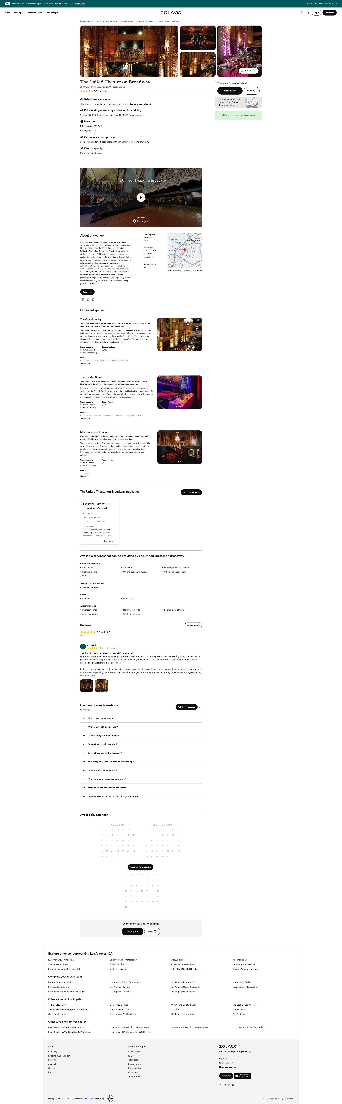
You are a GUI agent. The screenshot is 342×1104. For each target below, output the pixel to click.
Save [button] (150, 931)
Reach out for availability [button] (140, 867)
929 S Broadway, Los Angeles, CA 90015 (185, 270)
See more (108, 541)
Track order (133, 1060)
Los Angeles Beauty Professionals (125, 982)
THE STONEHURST (57, 1005)
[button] (248, 71)
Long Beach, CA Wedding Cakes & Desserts (130, 1032)
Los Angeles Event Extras (183, 991)
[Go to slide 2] (177, 349)
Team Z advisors (136, 1076)
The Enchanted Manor (120, 1009)
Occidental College (119, 1005)
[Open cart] (308, 13)
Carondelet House (57, 1014)
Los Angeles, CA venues (144, 21)
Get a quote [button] (87, 292)
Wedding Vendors (86, 21)
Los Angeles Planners (120, 987)
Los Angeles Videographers (245, 987)
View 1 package (86, 131)
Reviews (52, 1060)
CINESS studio (178, 960)
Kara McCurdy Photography (61, 960)
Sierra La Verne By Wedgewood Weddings (68, 1009)
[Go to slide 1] (175, 349)
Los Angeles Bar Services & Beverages (66, 991)
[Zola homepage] (171, 12)
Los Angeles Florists (241, 982)
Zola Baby (309, 4)
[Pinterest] (225, 1086)
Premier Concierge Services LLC (64, 969)
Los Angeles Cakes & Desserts (185, 987)
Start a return (134, 1064)
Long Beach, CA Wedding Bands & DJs (66, 1027)
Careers (52, 1068)
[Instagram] (87, 299)
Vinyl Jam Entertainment (183, 964)
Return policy (134, 1068)
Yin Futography (239, 960)
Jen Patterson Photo (58, 964)
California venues (127, 21)
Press (50, 1072)
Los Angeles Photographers (61, 982)
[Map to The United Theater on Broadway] (185, 250)
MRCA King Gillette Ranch (183, 1005)
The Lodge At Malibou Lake (123, 1014)
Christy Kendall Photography (123, 960)
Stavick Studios (117, 964)
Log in (221, 1059)
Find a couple (52, 12)
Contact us (133, 1072)
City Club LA (238, 1014)
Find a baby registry (227, 1067)
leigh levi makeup (118, 969)
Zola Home (319, 4)
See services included (140, 104)
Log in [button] (316, 12)
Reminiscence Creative (243, 964)
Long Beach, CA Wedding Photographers (129, 1027)
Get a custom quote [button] (191, 492)
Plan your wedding (13, 12)
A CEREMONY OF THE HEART (186, 969)
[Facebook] (82, 299)
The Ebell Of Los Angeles (244, 1005)
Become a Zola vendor (59, 1056)
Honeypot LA (238, 1009)
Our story (52, 1051)
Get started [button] (329, 12)
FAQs (130, 1056)
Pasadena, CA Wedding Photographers (189, 1027)
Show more (85, 363)
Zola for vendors (331, 4)
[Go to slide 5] (184, 349)
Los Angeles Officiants (120, 991)
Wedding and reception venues (107, 21)
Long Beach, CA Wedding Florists (248, 1027)
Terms (66, 4)
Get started (226, 1076)
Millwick (175, 1009)
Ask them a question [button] (186, 707)
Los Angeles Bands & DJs (183, 982)
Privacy (51, 1098)
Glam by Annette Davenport (245, 969)
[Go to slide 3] (180, 349)
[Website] (92, 299)
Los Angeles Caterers (58, 987)
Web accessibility (97, 1098)
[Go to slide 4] (182, 349)
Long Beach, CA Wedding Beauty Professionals (70, 1032)
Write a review (193, 625)
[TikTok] (237, 1086)
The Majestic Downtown (182, 1014)
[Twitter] (229, 1086)
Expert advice (34, 12)
